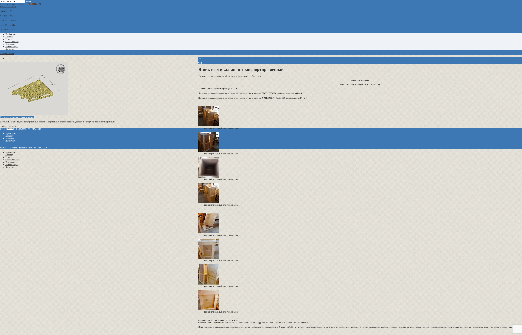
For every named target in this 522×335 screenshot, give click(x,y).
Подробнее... (304, 323)
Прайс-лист (10, 34)
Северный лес (11, 41)
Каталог (9, 37)
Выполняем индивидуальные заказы (17, 117)
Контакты (10, 49)
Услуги (8, 39)
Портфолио (10, 44)
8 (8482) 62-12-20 (8, 6)
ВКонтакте (10, 141)
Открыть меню (7, 53)
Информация (11, 46)
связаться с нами (480, 327)
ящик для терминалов (238, 76)
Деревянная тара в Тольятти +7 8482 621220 (20, 4)
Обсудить (256, 76)
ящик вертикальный (218, 76)
